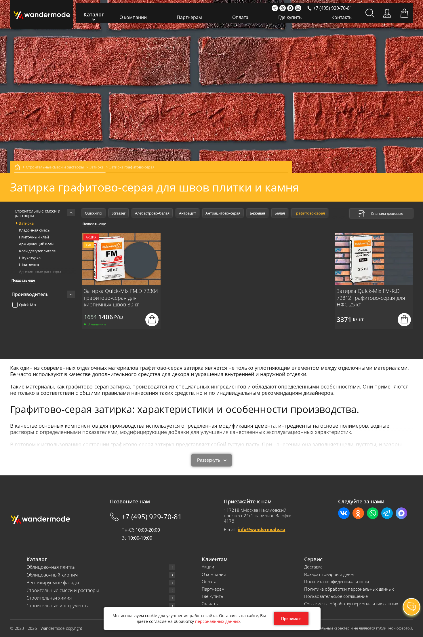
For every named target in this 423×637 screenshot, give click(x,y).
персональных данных (217, 621)
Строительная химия (49, 598)
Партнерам (189, 17)
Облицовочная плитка (50, 567)
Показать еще (23, 280)
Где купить (290, 17)
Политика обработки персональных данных (349, 589)
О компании (133, 17)
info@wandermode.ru (261, 529)
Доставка (313, 567)
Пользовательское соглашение (336, 596)
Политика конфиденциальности (336, 581)
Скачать (210, 603)
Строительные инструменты (57, 606)
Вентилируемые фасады (52, 583)
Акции (208, 567)
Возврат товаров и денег (329, 574)
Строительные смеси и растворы (62, 590)
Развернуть (208, 460)
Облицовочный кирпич (52, 575)
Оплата (240, 17)
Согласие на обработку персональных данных (351, 603)
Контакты (341, 17)
